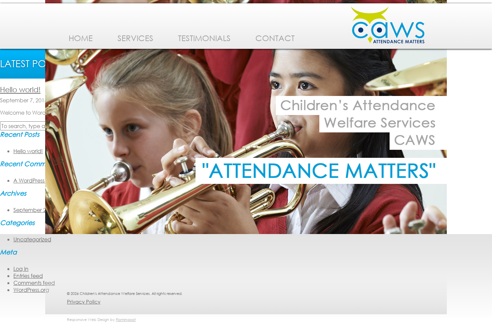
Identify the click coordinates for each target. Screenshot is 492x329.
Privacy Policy (83, 301)
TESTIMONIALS (204, 38)
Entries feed (28, 275)
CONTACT (275, 38)
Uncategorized (32, 239)
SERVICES (135, 38)
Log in (20, 268)
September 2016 (34, 209)
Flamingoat (126, 319)
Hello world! (20, 89)
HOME (81, 38)
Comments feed (34, 282)
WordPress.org (31, 289)
